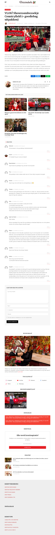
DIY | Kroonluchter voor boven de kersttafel (23, 472)
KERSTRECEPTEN (8, 524)
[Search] (49, 2)
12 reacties (39, 23)
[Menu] (11, 2)
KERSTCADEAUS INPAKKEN (10, 522)
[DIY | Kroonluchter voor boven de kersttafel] (8, 473)
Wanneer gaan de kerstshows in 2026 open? (15, 113)
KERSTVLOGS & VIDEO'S (10, 530)
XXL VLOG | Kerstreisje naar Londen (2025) (38, 113)
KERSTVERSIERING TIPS (10, 497)
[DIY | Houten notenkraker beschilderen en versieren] (8, 466)
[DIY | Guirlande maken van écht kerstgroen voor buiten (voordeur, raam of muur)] (8, 460)
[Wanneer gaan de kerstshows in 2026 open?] (16, 104)
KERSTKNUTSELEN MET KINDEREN (12, 489)
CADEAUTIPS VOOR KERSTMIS (11, 519)
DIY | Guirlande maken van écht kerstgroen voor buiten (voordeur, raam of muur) (30, 459)
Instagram (29, 87)
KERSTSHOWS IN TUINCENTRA (11, 527)
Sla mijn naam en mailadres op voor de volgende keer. (20, 317)
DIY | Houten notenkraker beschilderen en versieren (25, 465)
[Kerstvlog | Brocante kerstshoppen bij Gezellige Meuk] (16, 125)
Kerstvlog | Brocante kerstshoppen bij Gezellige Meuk (15, 134)
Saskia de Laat (12, 23)
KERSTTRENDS (8, 494)
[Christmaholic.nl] (27, 2)
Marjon (10, 230)
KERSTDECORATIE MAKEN (10, 487)
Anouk (10, 154)
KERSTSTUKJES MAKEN (10, 492)
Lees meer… (20, 371)
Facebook (36, 87)
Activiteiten (7, 9)
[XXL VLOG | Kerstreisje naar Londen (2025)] (39, 104)
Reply (48, 159)
